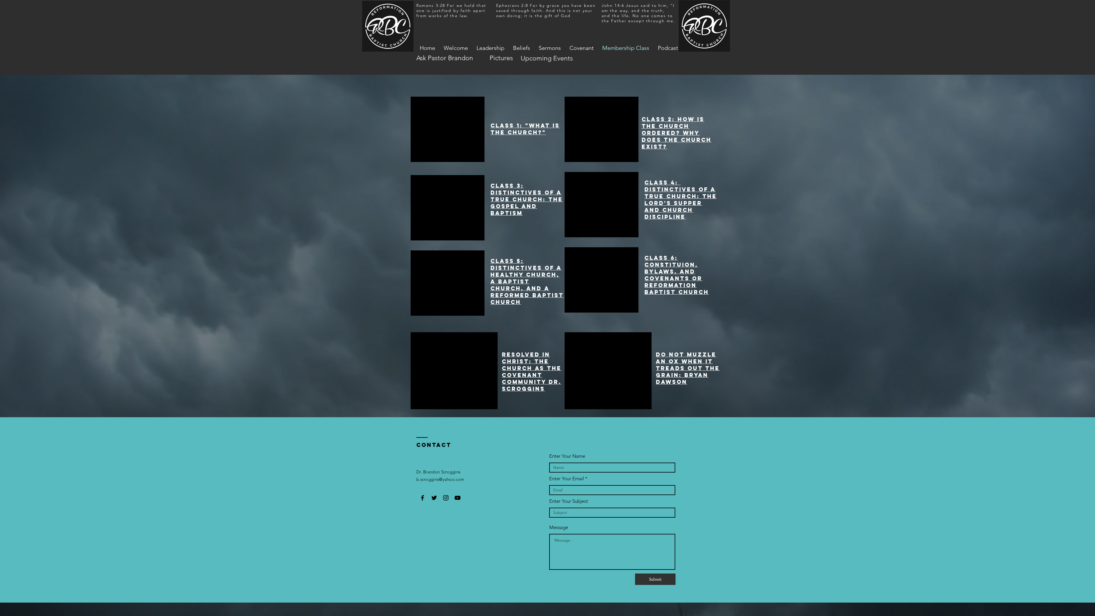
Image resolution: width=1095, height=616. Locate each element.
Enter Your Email (566, 478)
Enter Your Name (567, 456)
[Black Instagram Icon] (445, 497)
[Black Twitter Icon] (434, 497)
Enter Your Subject (568, 501)
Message (558, 527)
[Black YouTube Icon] (457, 497)
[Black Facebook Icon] (422, 497)
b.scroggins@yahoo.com (440, 479)
